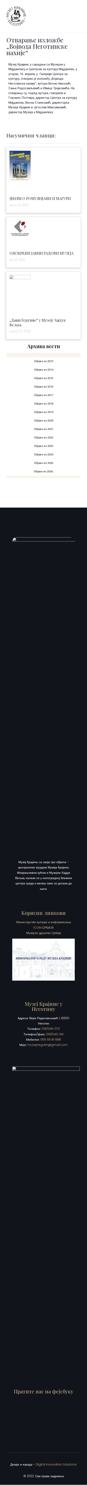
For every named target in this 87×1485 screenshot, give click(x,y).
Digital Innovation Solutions (56, 1464)
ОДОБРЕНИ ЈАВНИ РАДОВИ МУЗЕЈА (41, 253)
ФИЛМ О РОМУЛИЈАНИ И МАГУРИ (40, 198)
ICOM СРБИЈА (43, 927)
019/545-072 (51, 1029)
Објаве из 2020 (43, 420)
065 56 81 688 (50, 1039)
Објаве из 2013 (43, 361)
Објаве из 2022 (43, 437)
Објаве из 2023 (43, 446)
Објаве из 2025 (43, 463)
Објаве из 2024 (43, 454)
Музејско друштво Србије (43, 933)
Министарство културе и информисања (43, 922)
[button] (77, 16)
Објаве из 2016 (43, 386)
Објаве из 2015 (43, 378)
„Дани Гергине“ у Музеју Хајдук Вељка (38, 322)
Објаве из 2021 (43, 429)
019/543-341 (55, 1034)
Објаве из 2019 (43, 412)
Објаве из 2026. (44, 471)
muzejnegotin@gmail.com (47, 1045)
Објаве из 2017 (43, 395)
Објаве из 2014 (43, 369)
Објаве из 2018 (43, 403)
